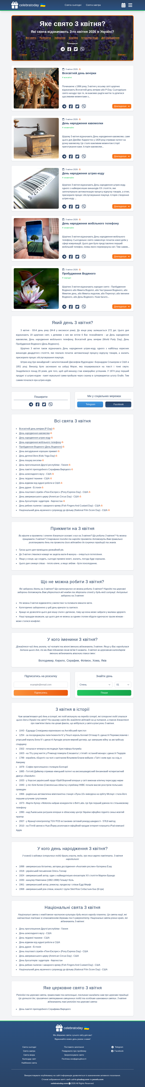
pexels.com (97, 1079)
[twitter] (76, 49)
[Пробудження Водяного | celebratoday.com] (36, 288)
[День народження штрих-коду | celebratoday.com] (36, 188)
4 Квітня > (122, 55)
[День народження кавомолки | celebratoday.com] (36, 138)
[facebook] (69, 49)
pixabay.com (83, 1079)
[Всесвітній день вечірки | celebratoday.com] (36, 88)
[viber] (82, 49)
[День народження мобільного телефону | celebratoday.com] (36, 238)
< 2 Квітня (23, 55)
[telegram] (63, 49)
